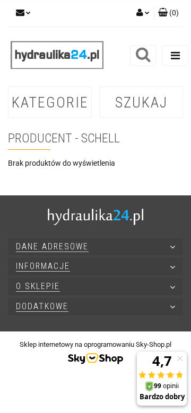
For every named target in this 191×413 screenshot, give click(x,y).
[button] (168, 13)
